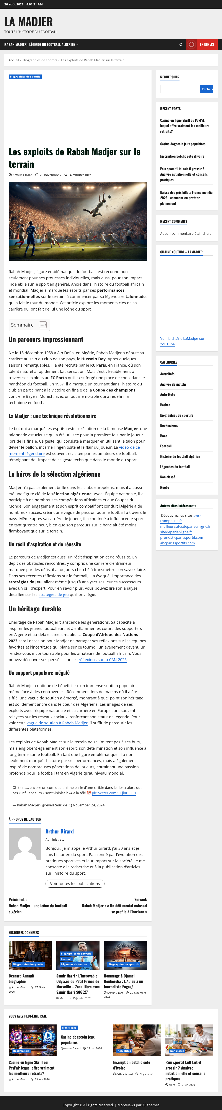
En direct (207, 44)
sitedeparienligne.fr (176, 532)
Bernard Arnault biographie (21, 978)
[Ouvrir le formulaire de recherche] (181, 44)
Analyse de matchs (173, 384)
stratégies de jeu (54, 594)
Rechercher (170, 76)
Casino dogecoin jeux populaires (183, 143)
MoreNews (126, 1105)
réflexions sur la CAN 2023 (103, 659)
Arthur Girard (22, 175)
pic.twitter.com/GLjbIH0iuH (114, 793)
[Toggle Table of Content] (41, 324)
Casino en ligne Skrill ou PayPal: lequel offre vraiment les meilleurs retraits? (184, 126)
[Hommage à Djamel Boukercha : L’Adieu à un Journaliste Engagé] (125, 955)
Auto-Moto (167, 394)
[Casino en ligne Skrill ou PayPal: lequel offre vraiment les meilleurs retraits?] (33, 1040)
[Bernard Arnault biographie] (30, 955)
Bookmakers (169, 425)
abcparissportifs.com (177, 543)
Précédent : (38, 905)
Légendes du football (75, 964)
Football (66, 959)
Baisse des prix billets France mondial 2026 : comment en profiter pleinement (186, 198)
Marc (63, 998)
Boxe (163, 435)
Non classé (167, 476)
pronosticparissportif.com (181, 537)
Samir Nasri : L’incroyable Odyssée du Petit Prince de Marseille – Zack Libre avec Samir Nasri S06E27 (78, 984)
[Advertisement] (78, 112)
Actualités (167, 373)
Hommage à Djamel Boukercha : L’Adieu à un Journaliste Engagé (123, 981)
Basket (165, 404)
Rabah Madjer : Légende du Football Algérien (39, 44)
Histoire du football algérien (180, 456)
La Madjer (28, 21)
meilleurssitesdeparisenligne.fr (185, 526)
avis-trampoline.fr (180, 518)
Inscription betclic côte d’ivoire (182, 156)
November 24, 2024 (88, 805)
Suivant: (114, 905)
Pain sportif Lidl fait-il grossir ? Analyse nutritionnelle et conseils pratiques (184, 174)
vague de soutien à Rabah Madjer (57, 722)
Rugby (164, 487)
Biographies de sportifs (25, 76)
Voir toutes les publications (75, 883)
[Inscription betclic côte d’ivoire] (137, 1040)
